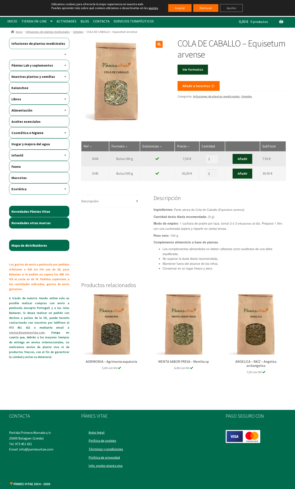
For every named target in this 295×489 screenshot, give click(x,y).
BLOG (85, 21)
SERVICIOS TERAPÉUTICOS (134, 21)
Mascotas (19, 178)
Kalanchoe (19, 88)
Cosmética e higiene (27, 133)
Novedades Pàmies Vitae (30, 211)
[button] (159, 44)
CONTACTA (101, 21)
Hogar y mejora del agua (30, 144)
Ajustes (231, 8)
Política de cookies (102, 440)
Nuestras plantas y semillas (33, 76)
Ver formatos (192, 69)
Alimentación (21, 110)
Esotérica (19, 189)
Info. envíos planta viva (105, 465)
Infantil (17, 155)
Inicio (19, 32)
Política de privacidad (104, 457)
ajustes (153, 8)
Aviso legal (97, 432)
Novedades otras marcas (31, 223)
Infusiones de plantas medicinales (48, 32)
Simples (78, 32)
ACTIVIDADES (66, 21)
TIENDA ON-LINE (34, 21)
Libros (16, 99)
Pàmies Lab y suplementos (32, 65)
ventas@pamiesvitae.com (27, 332)
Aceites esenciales (26, 121)
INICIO (12, 21)
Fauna (16, 166)
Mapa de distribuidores (29, 245)
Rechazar (206, 8)
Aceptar (180, 8)
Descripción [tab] (89, 201)
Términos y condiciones (106, 449)
